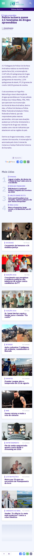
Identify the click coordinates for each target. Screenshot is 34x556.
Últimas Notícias (17, 9)
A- (4, 554)
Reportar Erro (18, 158)
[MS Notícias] (17, 4)
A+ (9, 554)
